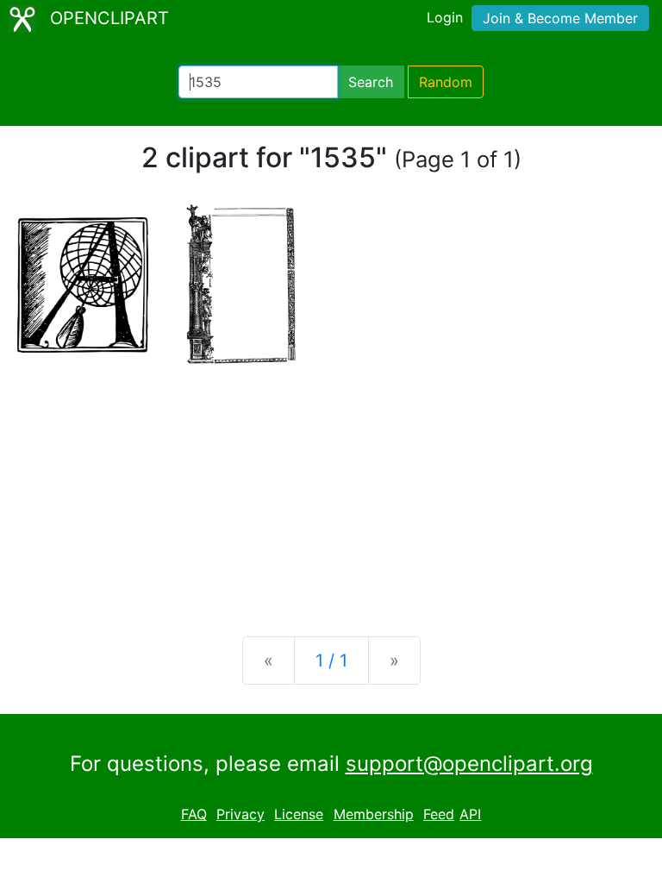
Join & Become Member (560, 18)
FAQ (194, 814)
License (298, 814)
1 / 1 (331, 660)
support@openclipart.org (469, 763)
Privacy (240, 814)
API (470, 814)
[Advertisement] (331, 488)
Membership (374, 814)
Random (445, 82)
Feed (438, 814)
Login (445, 17)
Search (370, 82)
